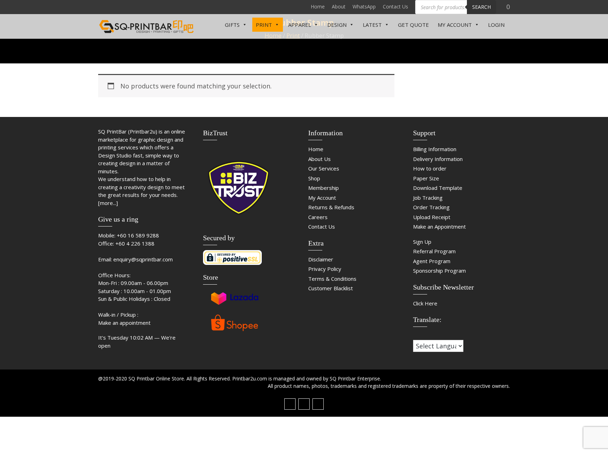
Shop (314, 178)
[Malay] (430, 335)
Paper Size (426, 178)
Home (318, 6)
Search (481, 7)
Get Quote (413, 24)
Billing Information (434, 149)
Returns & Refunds (331, 207)
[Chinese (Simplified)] (416, 335)
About (339, 6)
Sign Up (422, 241)
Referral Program (434, 251)
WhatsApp (364, 6)
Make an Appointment (439, 226)
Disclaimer (320, 259)
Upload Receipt (431, 217)
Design (337, 24)
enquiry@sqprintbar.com (143, 259)
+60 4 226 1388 (134, 243)
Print (264, 24)
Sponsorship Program (439, 270)
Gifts (232, 24)
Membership (323, 187)
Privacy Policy (324, 268)
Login (496, 24)
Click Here (425, 303)
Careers (318, 217)
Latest (372, 24)
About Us (319, 158)
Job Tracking (428, 197)
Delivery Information (438, 158)
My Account (455, 24)
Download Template (437, 187)
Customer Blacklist (330, 288)
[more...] (108, 202)
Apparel (299, 24)
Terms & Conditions (332, 278)
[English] (423, 335)
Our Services (323, 168)
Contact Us (395, 6)
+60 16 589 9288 (138, 235)
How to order (429, 168)
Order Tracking (431, 207)
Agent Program (431, 261)
